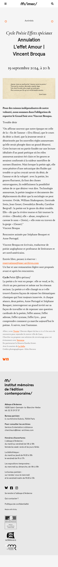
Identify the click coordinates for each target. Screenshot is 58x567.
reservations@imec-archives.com (21, 263)
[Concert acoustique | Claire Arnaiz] (6, 21)
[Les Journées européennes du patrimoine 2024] (52, 21)
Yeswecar (20, 340)
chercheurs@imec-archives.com (19, 430)
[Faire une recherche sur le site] (52, 3)
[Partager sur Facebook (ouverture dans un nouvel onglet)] (7, 360)
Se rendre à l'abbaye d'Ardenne (18, 493)
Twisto (16, 331)
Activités (29, 20)
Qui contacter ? (11, 499)
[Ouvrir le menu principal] (5, 3)
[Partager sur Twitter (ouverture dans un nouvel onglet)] (4, 360)
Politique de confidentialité (17, 504)
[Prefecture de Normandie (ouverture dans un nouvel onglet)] (29, 522)
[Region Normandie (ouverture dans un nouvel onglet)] (29, 536)
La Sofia (21, 346)
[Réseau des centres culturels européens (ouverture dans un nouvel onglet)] (29, 547)
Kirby (15, 509)
